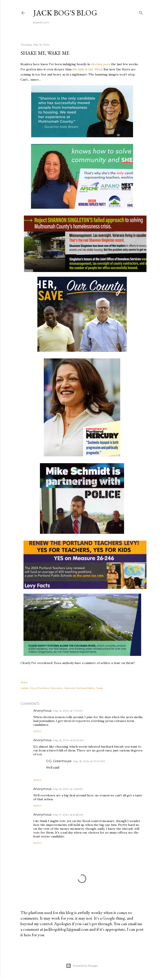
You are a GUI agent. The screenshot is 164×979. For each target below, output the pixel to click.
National (69, 688)
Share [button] (24, 682)
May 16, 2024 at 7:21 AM (67, 710)
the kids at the (87, 69)
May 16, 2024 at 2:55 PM (68, 789)
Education (56, 688)
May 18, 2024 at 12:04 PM (89, 761)
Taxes (99, 688)
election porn (100, 64)
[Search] (141, 12)
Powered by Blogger (85, 965)
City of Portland (39, 688)
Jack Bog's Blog (65, 13)
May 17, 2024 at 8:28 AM (68, 814)
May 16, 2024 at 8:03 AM (68, 740)
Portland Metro (85, 688)
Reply (37, 731)
